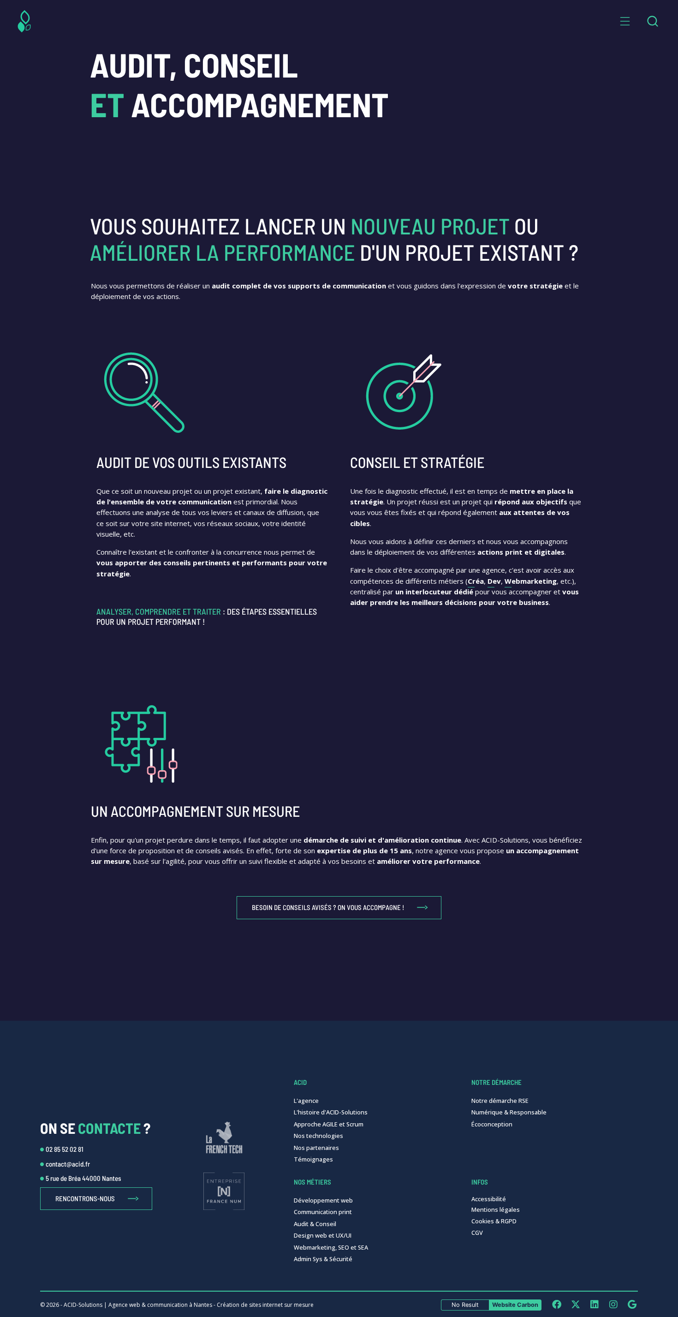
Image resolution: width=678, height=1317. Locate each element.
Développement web (323, 1200)
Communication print (323, 1212)
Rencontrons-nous (85, 1198)
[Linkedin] (594, 1304)
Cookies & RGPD (494, 1221)
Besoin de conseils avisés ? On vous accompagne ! (328, 907)
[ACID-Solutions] (24, 21)
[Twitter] (575, 1304)
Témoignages (313, 1159)
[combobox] (652, 21)
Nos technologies (318, 1135)
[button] (625, 21)
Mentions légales (495, 1209)
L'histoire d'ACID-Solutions (331, 1112)
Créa (476, 581)
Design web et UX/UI (322, 1235)
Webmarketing (531, 581)
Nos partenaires (316, 1147)
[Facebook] (556, 1304)
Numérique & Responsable (509, 1112)
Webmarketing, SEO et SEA (331, 1247)
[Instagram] (613, 1304)
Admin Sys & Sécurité (323, 1259)
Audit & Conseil (315, 1224)
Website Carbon (515, 1304)
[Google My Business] (632, 1304)
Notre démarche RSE (500, 1100)
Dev (494, 581)
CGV (477, 1232)
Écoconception (491, 1124)
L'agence (306, 1100)
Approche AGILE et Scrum (328, 1124)
